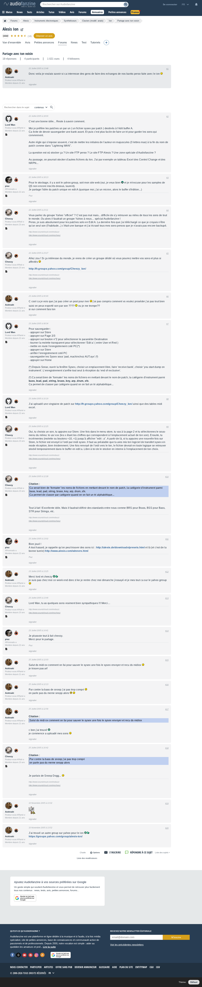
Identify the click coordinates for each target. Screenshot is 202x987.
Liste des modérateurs (87, 858)
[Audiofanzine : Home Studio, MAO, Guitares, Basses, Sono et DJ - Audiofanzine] (19, 4)
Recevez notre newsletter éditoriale (131, 931)
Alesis (26, 21)
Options (96, 852)
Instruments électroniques (46, 21)
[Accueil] (5, 20)
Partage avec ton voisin (18, 53)
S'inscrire (115, 852)
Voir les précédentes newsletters (127, 944)
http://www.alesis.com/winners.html (66, 551)
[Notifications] (196, 4)
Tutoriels (95, 42)
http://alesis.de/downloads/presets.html (120, 547)
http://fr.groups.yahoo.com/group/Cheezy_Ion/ (57, 268)
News (74, 42)
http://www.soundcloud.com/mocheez (44, 235)
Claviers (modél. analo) (92, 21)
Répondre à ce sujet (141, 852)
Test (84, 42)
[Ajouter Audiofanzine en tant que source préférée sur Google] (25, 898)
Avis (27, 42)
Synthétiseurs (70, 21)
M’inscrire (176, 937)
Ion (110, 21)
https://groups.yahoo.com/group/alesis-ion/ (55, 836)
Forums (14, 21)
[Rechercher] (51, 107)
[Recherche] (126, 4)
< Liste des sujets (162, 852)
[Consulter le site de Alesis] (21, 29)
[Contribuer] (106, 42)
